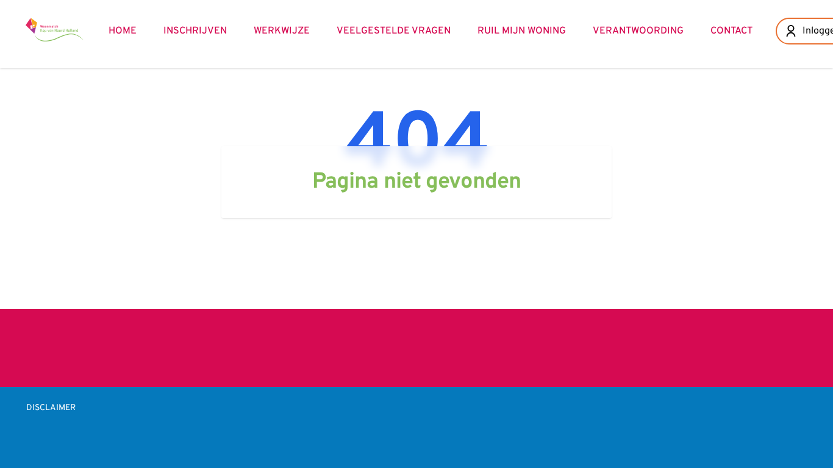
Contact (731, 31)
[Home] (54, 29)
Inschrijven (195, 31)
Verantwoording (638, 31)
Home (123, 31)
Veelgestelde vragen (394, 31)
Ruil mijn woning (521, 31)
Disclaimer (51, 408)
